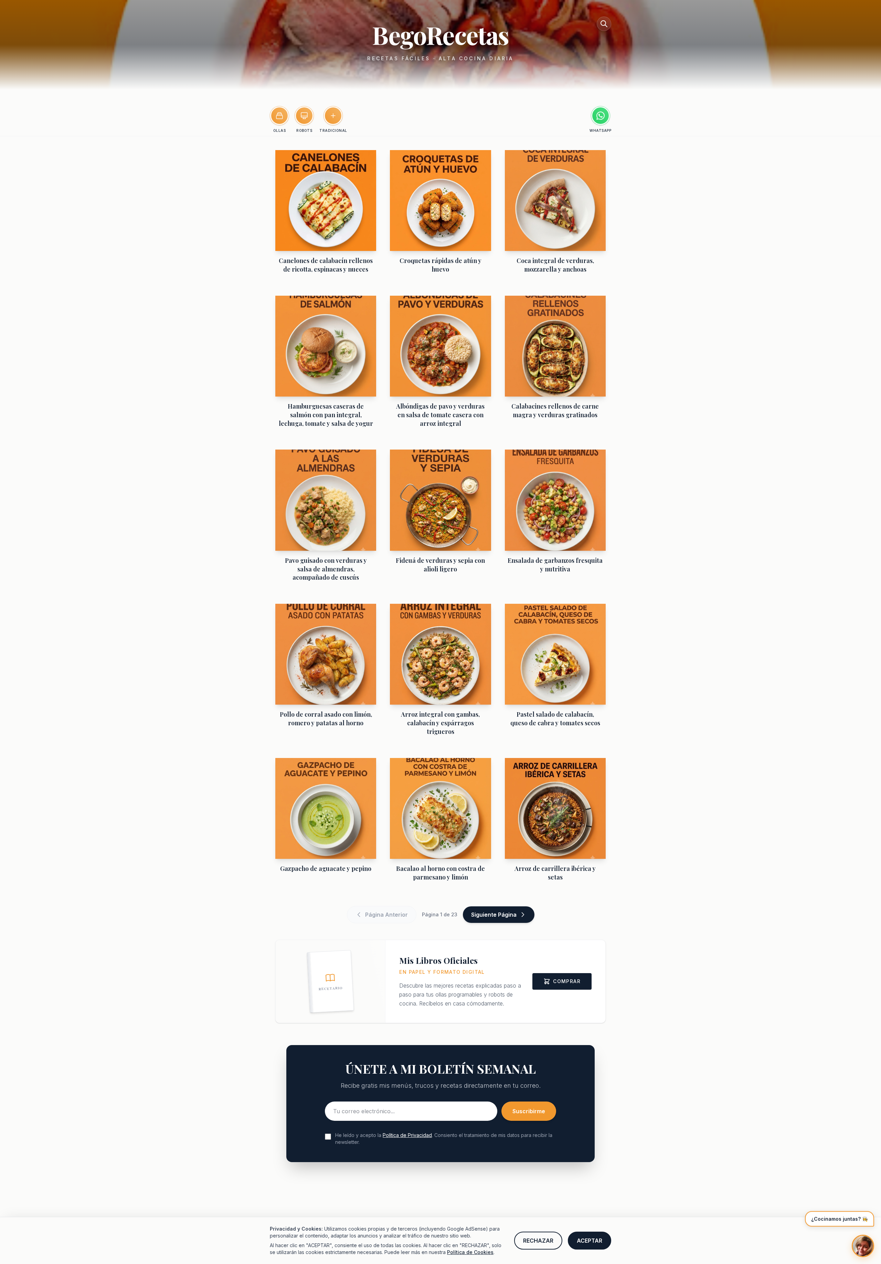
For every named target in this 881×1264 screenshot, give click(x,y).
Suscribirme (528, 1111)
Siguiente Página (494, 914)
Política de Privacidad (407, 1135)
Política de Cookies (470, 1252)
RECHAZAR (538, 1240)
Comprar (567, 981)
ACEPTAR (589, 1240)
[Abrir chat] (863, 1246)
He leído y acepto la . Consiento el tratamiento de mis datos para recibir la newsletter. (443, 1138)
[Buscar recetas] (604, 24)
